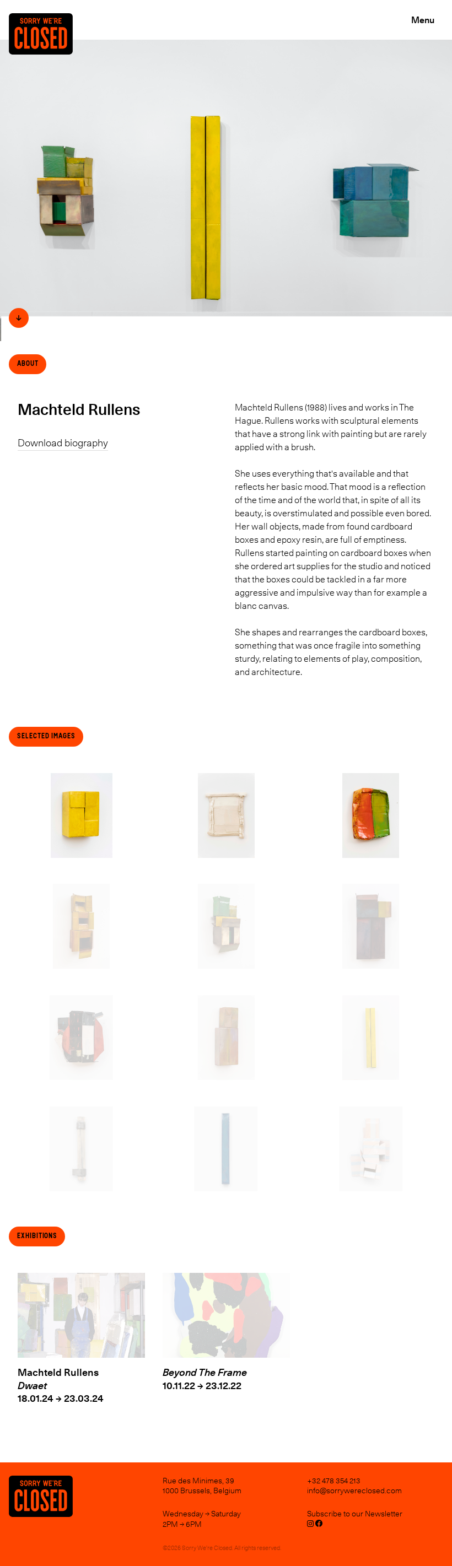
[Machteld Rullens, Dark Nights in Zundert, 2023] (370, 926)
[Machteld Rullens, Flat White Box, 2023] (226, 815)
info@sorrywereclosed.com (354, 1490)
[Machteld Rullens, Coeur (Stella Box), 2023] (81, 1037)
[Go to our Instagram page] (310, 1525)
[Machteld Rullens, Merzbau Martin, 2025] (370, 1148)
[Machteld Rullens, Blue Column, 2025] (226, 1148)
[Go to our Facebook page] (318, 1525)
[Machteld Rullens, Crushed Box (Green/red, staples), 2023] (370, 815)
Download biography (63, 443)
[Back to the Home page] (45, 48)
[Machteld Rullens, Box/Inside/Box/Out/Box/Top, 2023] (226, 926)
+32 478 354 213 (333, 1480)
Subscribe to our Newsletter (354, 1513)
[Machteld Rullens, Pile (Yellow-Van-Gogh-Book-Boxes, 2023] (81, 926)
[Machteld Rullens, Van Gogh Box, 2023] (226, 1037)
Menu (422, 20)
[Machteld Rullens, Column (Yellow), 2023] (370, 1037)
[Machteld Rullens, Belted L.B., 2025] (81, 1148)
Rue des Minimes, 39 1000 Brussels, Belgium (202, 1485)
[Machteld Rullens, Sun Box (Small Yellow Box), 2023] (81, 815)
